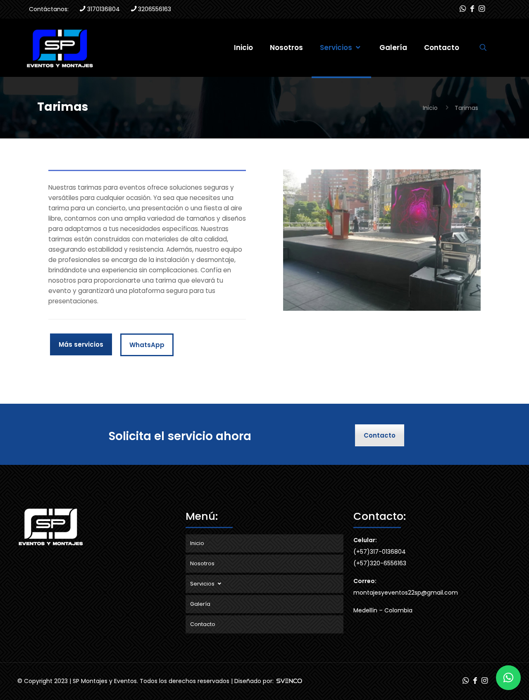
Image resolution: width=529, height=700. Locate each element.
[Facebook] (472, 9)
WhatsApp (146, 344)
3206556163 (154, 9)
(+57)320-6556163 (379, 563)
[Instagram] (481, 9)
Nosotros (202, 563)
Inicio (430, 108)
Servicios (203, 583)
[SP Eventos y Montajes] (60, 47)
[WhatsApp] (462, 9)
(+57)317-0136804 (379, 552)
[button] (508, 677)
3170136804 (103, 9)
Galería (200, 603)
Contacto (380, 435)
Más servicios (81, 344)
